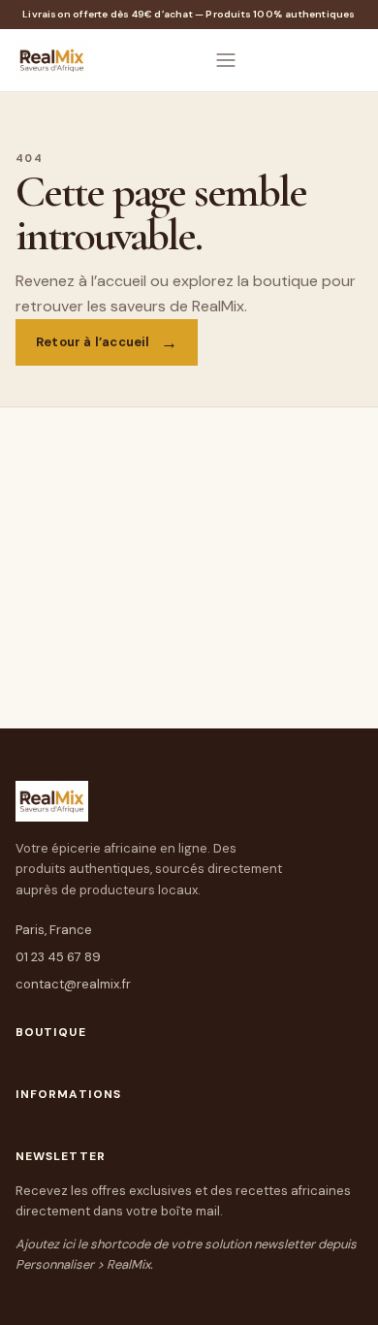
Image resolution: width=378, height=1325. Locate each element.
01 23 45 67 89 (58, 957)
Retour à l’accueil (93, 342)
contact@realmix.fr (73, 984)
